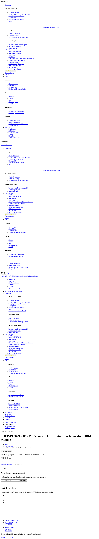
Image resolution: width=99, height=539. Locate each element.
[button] (4, 1)
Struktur (11, 96)
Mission (11, 98)
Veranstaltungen (9, 73)
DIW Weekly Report (15, 53)
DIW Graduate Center (11, 522)
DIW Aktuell (12, 55)
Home (6, 444)
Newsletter (4, 484)
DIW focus (12, 57)
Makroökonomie (14, 12)
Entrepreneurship (14, 35)
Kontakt (11, 103)
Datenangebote (13, 48)
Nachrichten (12, 85)
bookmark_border (6, 145)
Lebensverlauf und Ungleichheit (18, 37)
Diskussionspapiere (14, 62)
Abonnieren (23, 480)
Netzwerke (12, 131)
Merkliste (13, 291)
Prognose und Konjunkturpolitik (18, 45)
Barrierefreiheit (9, 527)
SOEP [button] (7, 76)
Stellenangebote (13, 102)
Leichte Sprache (10, 428)
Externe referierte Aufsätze (17, 60)
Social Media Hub (14, 138)
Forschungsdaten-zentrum (16, 113)
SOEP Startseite (13, 84)
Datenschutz (8, 531)
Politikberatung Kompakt (16, 64)
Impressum (8, 529)
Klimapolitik (12, 17)
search (3, 1)
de (8, 274)
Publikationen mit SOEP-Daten (18, 124)
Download (6, 464)
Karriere (11, 134)
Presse (7, 74)
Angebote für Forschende (16, 111)
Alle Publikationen (10, 71)
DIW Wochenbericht (15, 51)
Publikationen (9, 446)
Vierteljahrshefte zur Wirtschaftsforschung (21, 58)
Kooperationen (13, 125)
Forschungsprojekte (14, 46)
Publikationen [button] (9, 50)
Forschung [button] (8, 5)
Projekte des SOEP (14, 122)
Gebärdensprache (10, 426)
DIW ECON (8, 524)
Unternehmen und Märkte (16, 19)
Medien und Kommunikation (17, 89)
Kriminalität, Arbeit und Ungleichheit (20, 14)
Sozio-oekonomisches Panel (51, 27)
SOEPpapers (12, 67)
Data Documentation (15, 65)
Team (10, 100)
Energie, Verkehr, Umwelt (16, 16)
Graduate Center (14, 132)
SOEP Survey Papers (15, 69)
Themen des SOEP (14, 120)
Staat (10, 21)
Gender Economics (14, 34)
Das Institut (12, 129)
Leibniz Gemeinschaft (11, 520)
